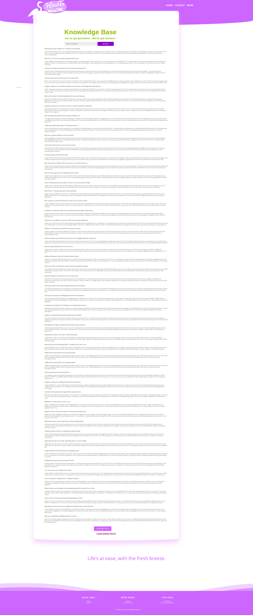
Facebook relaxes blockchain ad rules (56, 155)
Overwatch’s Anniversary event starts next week (60, 145)
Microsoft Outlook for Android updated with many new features (65, 96)
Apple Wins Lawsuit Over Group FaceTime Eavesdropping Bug (64, 421)
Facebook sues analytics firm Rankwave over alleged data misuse (65, 305)
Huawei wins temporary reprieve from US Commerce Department (65, 68)
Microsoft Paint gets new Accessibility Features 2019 (62, 173)
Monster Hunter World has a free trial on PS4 (59, 246)
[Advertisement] (18, 57)
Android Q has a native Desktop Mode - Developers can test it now (65, 344)
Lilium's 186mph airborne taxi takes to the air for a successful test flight (67, 182)
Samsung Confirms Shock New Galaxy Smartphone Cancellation (65, 286)
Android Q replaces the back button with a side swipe (61, 276)
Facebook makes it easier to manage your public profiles (62, 431)
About (128, 601)
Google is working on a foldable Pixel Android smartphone (63, 382)
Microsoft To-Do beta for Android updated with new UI (62, 58)
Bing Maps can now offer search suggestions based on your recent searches (69, 506)
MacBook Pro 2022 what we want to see (57, 402)
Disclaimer (167, 601)
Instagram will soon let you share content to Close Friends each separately (68, 106)
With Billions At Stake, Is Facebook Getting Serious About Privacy (65, 325)
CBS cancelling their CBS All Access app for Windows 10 (62, 115)
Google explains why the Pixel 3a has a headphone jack (62, 451)
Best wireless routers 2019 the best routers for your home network (66, 201)
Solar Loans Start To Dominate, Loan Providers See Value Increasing (66, 266)
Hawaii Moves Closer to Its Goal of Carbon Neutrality (61, 335)
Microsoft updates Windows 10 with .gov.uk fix (59, 135)
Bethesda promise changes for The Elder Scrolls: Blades (62, 48)
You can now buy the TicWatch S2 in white (58, 470)
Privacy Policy (128, 603)
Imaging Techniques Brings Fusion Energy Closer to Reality (63, 315)
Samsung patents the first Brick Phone (57, 372)
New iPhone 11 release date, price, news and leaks (60, 191)
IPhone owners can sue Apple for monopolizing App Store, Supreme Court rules (69, 488)
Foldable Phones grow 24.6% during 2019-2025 (59, 460)
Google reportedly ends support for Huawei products (61, 125)
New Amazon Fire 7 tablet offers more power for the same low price (66, 163)
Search (105, 44)
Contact (88, 603)
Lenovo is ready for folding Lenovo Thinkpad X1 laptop (62, 478)
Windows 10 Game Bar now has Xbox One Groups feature (63, 228)
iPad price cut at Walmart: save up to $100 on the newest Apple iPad (66, 220)
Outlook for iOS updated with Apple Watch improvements (63, 392)
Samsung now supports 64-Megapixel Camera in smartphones (64, 295)
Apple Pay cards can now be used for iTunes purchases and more (65, 411)
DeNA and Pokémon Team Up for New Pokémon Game (62, 256)
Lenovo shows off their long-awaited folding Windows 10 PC (63, 498)
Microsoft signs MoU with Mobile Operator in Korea (61, 516)
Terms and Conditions (167, 603)
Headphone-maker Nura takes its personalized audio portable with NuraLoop (69, 210)
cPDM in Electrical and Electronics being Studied (60, 353)
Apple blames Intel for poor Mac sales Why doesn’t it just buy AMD (65, 441)
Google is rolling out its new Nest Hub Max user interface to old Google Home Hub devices (73, 86)
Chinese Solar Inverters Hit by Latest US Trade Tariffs (62, 78)
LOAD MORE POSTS (102, 528)
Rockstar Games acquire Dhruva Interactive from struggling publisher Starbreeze (70, 238)
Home (88, 601)
